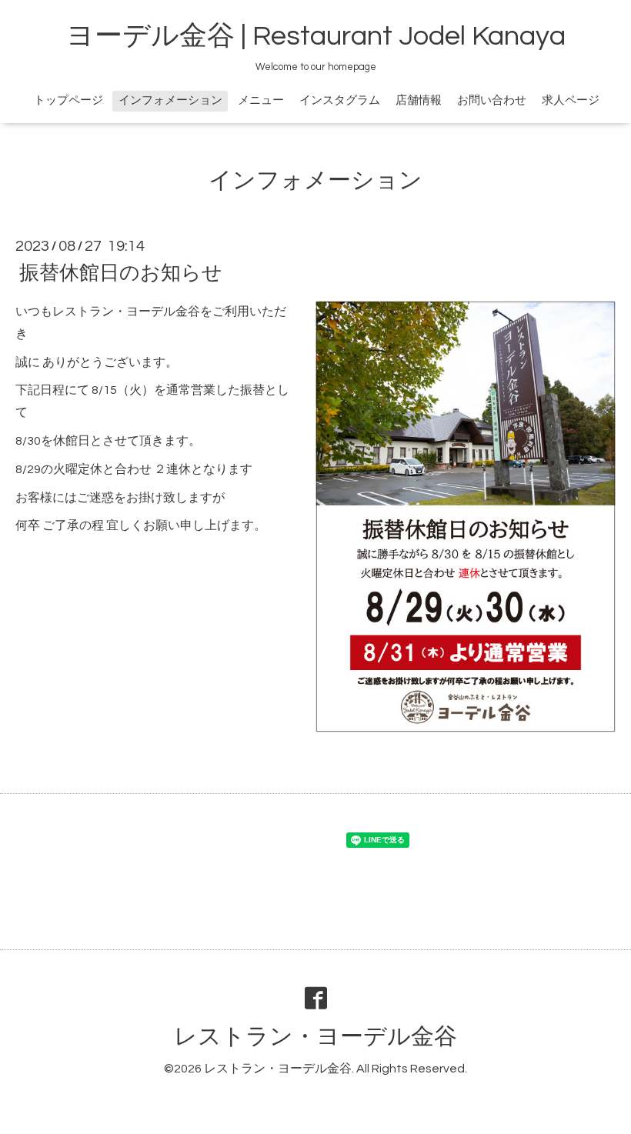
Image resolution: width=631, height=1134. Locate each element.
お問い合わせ (491, 100)
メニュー (261, 100)
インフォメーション (170, 100)
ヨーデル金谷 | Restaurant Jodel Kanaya (316, 36)
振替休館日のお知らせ (120, 273)
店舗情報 (419, 100)
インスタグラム (339, 100)
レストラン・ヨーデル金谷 (315, 1037)
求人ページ (570, 100)
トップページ (68, 100)
